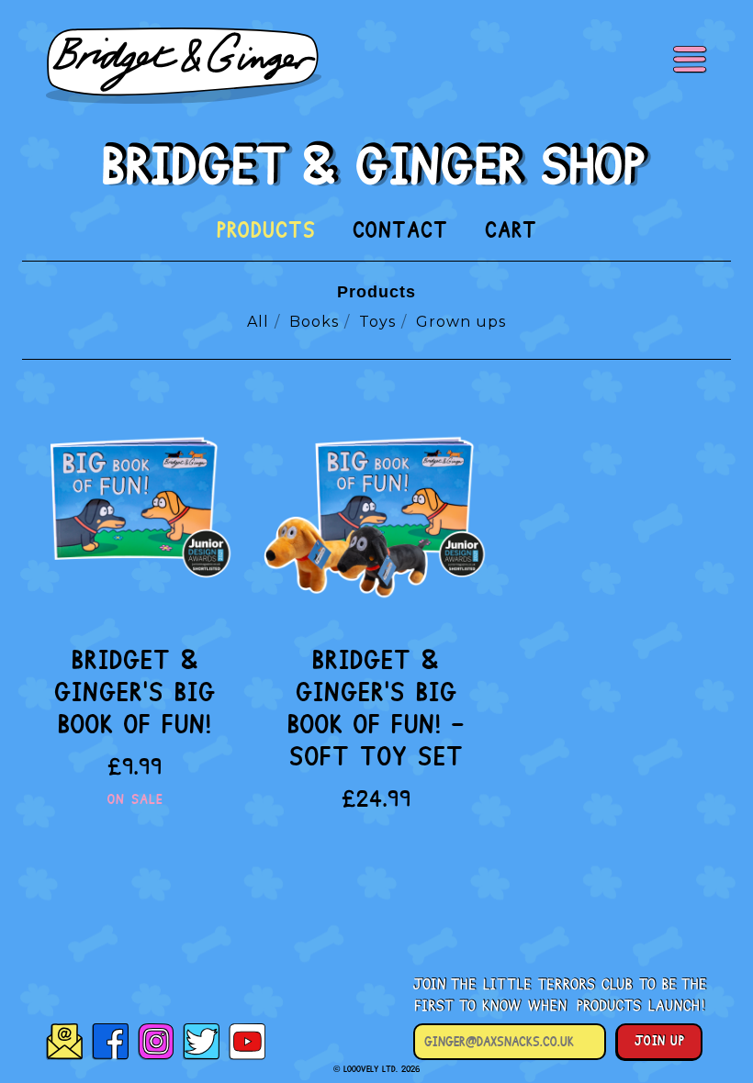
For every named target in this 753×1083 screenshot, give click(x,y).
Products (266, 230)
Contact (400, 230)
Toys (377, 321)
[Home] (377, 164)
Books (314, 321)
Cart (511, 230)
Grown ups (461, 321)
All (258, 321)
